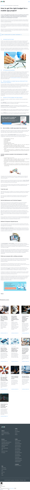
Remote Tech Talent (5, 451)
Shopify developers (18, 461)
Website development (5, 445)
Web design (3, 446)
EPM (2, 449)
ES (15, 465)
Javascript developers (18, 443)
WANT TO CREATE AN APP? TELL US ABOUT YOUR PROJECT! (11, 34)
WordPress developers (18, 458)
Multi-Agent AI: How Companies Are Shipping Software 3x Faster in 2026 (14, 350)
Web (1, 375)
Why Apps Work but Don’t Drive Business (25, 377)
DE (19, 465)
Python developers (18, 449)
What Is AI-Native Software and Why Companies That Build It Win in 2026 (4, 350)
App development (4, 440)
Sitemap (16, 434)
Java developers (17, 442)
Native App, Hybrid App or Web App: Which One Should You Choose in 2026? (4, 379)
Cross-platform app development (6, 442)
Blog (24, 346)
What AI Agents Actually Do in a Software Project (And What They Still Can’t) (15, 318)
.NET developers (17, 448)
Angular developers (18, 440)
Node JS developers (18, 446)
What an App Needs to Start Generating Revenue (14, 377)
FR (18, 465)
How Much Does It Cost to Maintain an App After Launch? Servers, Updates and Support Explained (25, 351)
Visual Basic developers (18, 452)
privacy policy (11, 488)
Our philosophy (17, 431)
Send (15, 488)
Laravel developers (18, 445)
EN (16, 465)
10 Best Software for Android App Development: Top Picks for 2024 (4, 406)
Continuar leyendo (3, 361)
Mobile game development (5, 443)
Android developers (18, 455)
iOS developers (17, 457)
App (3, 5)
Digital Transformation (5, 448)
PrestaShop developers (18, 460)
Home (1, 5)
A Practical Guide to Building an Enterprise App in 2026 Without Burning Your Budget (25, 319)
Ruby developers (17, 451)
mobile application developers (15, 77)
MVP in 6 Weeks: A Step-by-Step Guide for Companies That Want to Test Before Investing (4, 318)
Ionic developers (17, 454)
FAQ (2, 470)
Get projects (3, 452)
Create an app (4, 467)
